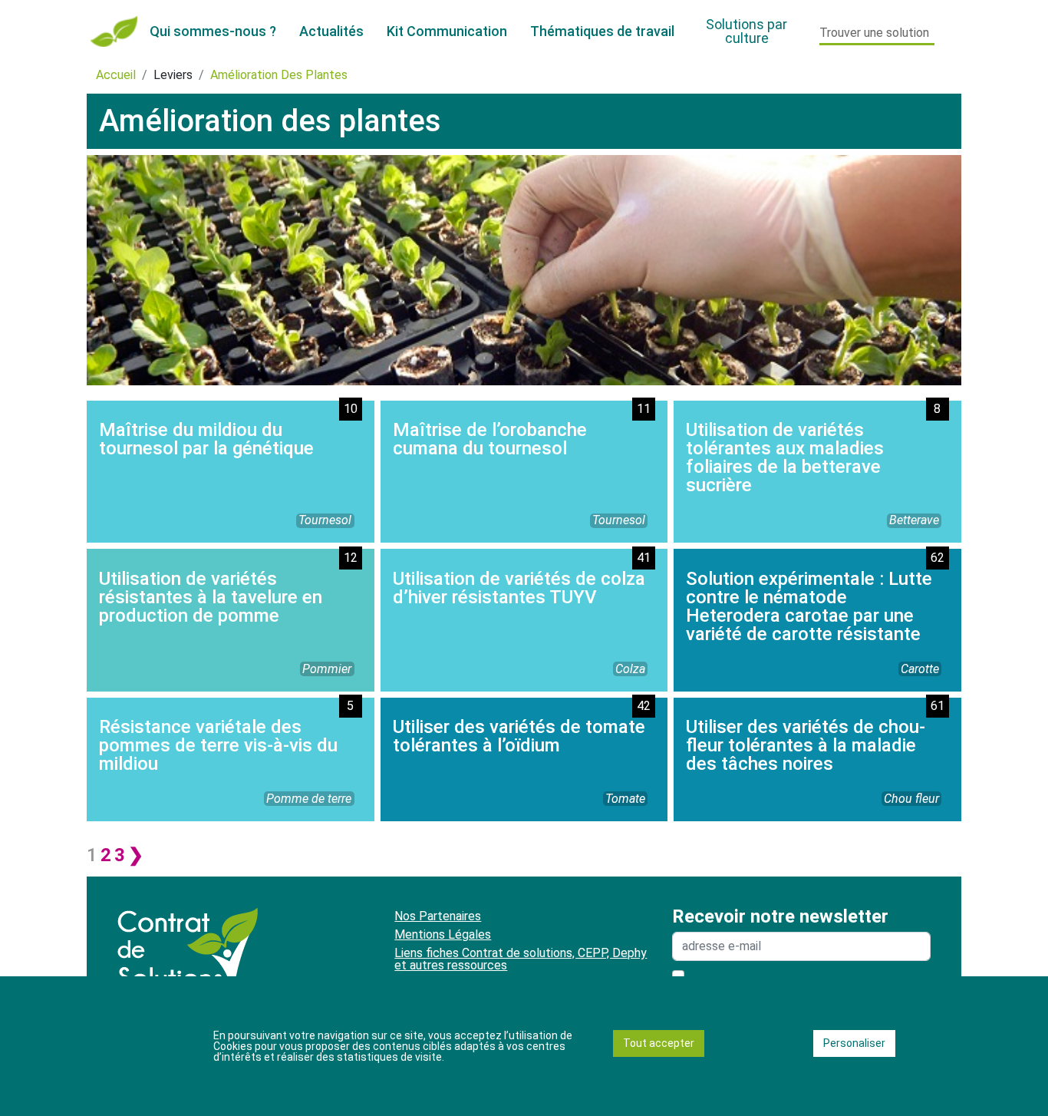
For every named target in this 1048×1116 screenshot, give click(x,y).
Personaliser (854, 1043)
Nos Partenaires (437, 916)
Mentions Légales (442, 934)
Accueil (116, 75)
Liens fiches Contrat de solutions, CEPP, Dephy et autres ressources (520, 959)
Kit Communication (447, 31)
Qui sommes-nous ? (213, 31)
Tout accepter (658, 1043)
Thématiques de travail (602, 31)
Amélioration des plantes (279, 75)
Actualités (331, 31)
